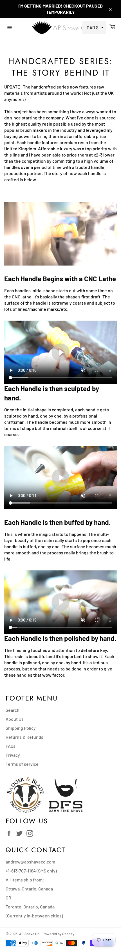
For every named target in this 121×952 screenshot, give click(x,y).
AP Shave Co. (30, 933)
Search (12, 710)
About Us (15, 719)
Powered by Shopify (58, 933)
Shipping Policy (21, 728)
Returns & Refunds (24, 737)
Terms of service (22, 764)
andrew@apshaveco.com (30, 861)
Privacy (13, 755)
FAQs (10, 746)
